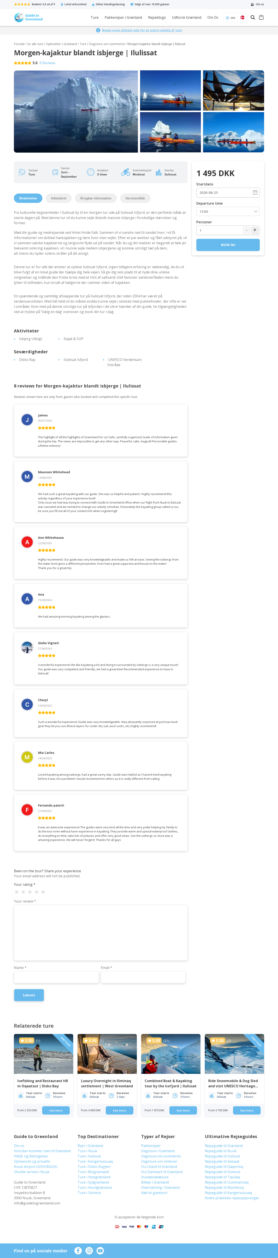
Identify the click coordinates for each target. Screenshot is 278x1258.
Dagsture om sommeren (107, 44)
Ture (95, 17)
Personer (204, 222)
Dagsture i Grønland (157, 1151)
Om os (19, 1145)
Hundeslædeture (155, 1177)
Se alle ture (35, 44)
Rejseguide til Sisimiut (222, 1171)
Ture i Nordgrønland (95, 1187)
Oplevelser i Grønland (61, 44)
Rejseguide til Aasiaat (222, 1161)
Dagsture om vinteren (159, 1161)
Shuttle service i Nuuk (32, 1171)
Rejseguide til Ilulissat (222, 1156)
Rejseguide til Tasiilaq (222, 1177)
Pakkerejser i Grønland (123, 17)
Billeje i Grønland (155, 1182)
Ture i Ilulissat (89, 1156)
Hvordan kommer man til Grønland (42, 1151)
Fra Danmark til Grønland (161, 1171)
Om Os (212, 17)
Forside (19, 44)
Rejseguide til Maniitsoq (224, 1187)
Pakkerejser (151, 1145)
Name (20, 967)
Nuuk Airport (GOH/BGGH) (35, 1166)
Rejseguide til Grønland (224, 1145)
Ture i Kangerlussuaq (95, 1161)
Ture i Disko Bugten (94, 1166)
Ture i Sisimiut (89, 1192)
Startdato (204, 184)
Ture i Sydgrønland (93, 1182)
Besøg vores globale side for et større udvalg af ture (142, 30)
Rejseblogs (157, 17)
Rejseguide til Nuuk (221, 1151)
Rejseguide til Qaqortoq (224, 1166)
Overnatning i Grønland (160, 1187)
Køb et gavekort (154, 1192)
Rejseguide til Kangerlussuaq (228, 1192)
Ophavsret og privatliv (32, 1161)
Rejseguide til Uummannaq (226, 1182)
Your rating (24, 884)
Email (106, 967)
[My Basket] (261, 18)
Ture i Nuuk (87, 1151)
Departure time (209, 203)
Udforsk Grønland (186, 17)
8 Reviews (47, 63)
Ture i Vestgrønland (94, 1177)
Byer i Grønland (90, 1145)
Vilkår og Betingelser (31, 1156)
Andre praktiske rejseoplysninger (232, 1198)
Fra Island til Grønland (159, 1166)
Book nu (228, 245)
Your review (25, 901)
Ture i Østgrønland (93, 1171)
